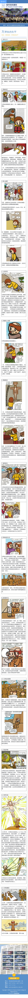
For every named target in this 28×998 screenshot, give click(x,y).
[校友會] (8, 956)
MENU (4, 1)
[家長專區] (20, 964)
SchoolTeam (16, 993)
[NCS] (20, 968)
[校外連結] (20, 960)
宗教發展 (7, 35)
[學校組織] (8, 952)
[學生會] (20, 956)
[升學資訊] (8, 960)
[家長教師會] (20, 952)
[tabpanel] (14, 16)
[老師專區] (8, 968)
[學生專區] (8, 964)
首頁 (2, 35)
